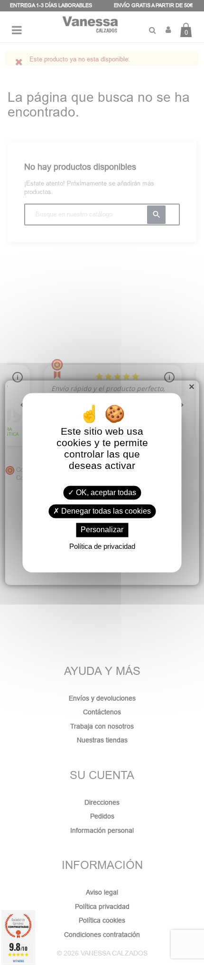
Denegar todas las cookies (105, 511)
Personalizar (102, 530)
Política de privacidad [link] (102, 546)
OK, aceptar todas (105, 492)
